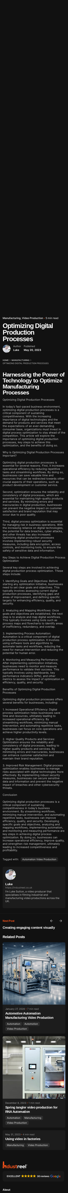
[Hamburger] (7, 71)
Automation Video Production (39, 859)
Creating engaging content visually (29, 927)
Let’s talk (57, 71)
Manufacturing (12, 318)
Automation (13, 1023)
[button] (33, 1176)
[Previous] (51, 920)
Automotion (31, 1023)
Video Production (32, 318)
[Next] (60, 920)
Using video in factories (22, 1139)
